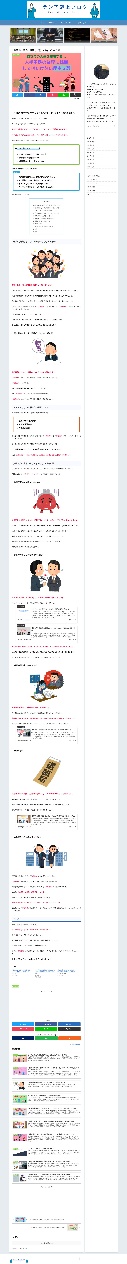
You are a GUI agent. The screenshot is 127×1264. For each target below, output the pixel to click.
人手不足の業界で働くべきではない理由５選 (46, 213)
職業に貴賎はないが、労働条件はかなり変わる (46, 205)
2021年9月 (90, 145)
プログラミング (93, 179)
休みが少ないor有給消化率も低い (44, 218)
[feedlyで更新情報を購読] (46, 1038)
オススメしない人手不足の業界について (45, 210)
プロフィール (92, 183)
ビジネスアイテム (94, 176)
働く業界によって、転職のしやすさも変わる (48, 208)
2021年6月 (90, 156)
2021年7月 (90, 152)
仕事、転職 (16, 986)
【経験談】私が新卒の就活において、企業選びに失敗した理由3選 (66, 971)
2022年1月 (90, 138)
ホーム (82, 1258)
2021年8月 (90, 149)
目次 (44, 201)
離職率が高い (39, 224)
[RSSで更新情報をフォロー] (69, 1038)
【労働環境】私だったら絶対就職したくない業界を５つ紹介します (21, 971)
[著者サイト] (23, 1038)
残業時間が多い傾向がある (42, 221)
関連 (36, 232)
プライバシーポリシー (101, 1258)
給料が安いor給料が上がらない (44, 216)
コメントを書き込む (46, 1243)
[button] (114, 126)
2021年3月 (90, 167)
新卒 (89, 194)
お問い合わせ (112, 1258)
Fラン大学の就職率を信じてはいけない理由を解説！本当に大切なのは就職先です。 (45, 971)
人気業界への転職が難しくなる (44, 226)
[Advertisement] (46, 104)
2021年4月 (90, 163)
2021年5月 (90, 159)
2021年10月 (91, 141)
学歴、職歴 (91, 190)
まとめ (35, 229)
